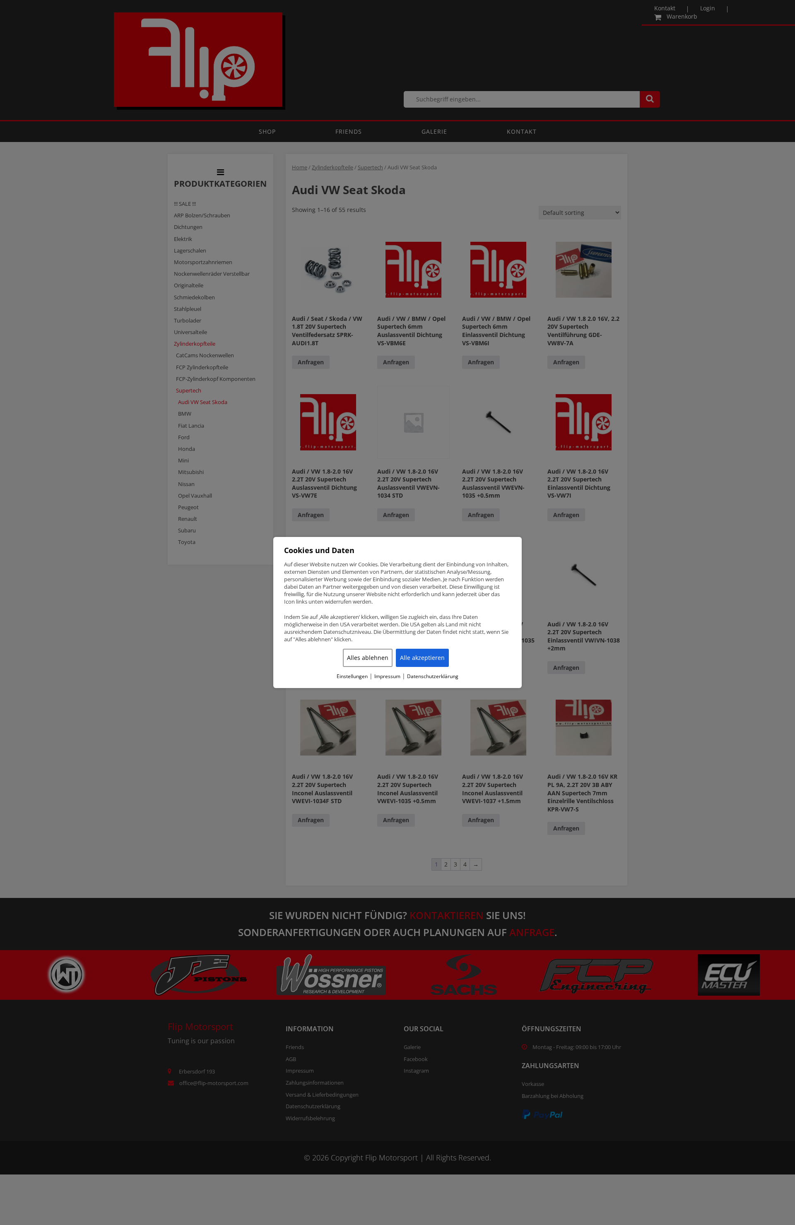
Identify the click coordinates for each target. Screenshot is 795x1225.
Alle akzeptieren (422, 658)
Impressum (387, 676)
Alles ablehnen (367, 658)
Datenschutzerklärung (432, 676)
